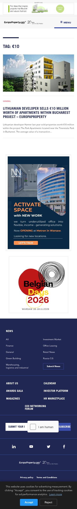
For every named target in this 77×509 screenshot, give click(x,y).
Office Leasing (50, 345)
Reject (48, 502)
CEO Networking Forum (35, 407)
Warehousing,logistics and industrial (17, 366)
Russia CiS (48, 358)
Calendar (50, 383)
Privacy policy (26, 477)
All (7, 339)
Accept (29, 502)
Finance (9, 345)
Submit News (53, 366)
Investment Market (52, 339)
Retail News (49, 352)
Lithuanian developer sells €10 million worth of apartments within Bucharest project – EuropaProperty (36, 112)
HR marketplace (54, 398)
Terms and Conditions (47, 477)
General (7, 101)
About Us (12, 383)
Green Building (13, 358)
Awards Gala (14, 390)
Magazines (13, 398)
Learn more (55, 494)
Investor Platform (56, 390)
